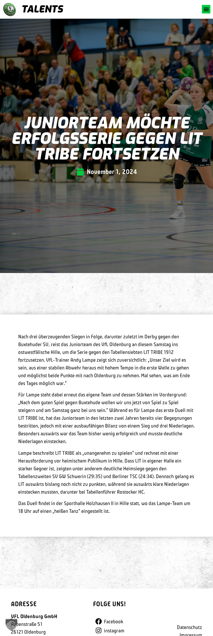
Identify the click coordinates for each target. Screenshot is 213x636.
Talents (42, 9)
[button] (206, 9)
